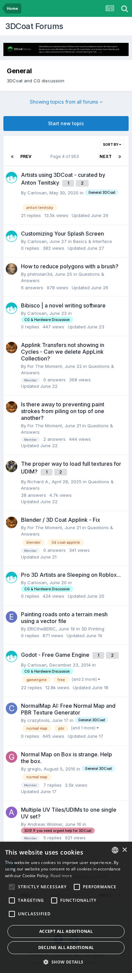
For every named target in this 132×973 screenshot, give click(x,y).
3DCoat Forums (34, 26)
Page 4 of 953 (65, 156)
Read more (61, 876)
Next (106, 156)
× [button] (124, 850)
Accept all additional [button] (66, 931)
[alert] (66, 907)
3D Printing (92, 628)
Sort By (111, 144)
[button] (65, 961)
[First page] (12, 157)
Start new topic (66, 123)
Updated (90, 215)
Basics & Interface (92, 241)
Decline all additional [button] (66, 947)
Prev (25, 156)
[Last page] (120, 157)
